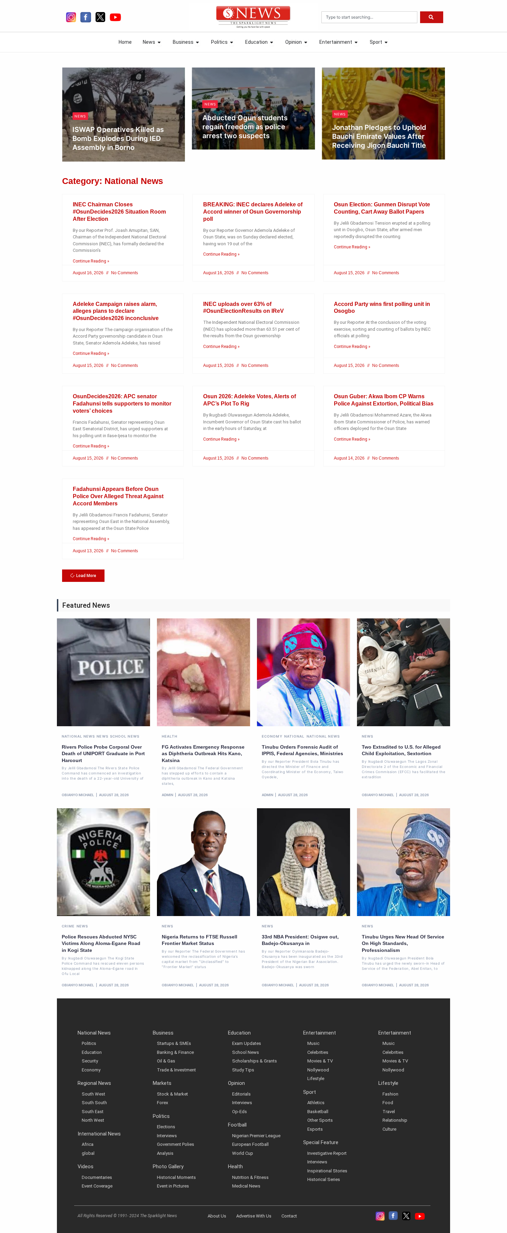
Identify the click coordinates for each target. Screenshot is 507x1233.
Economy (272, 736)
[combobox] (369, 17)
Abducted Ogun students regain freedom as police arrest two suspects (117, 127)
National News (78, 736)
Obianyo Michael (97, 147)
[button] (83, 575)
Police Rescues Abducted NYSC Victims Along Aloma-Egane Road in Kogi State (101, 943)
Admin (167, 795)
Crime (68, 926)
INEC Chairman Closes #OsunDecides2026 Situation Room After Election (119, 212)
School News (124, 736)
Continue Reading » (91, 261)
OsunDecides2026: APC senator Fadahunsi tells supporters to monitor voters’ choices (122, 403)
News (82, 104)
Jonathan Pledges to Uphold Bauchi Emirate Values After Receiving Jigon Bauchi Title (252, 136)
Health (170, 736)
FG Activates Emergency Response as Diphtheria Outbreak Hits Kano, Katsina (203, 753)
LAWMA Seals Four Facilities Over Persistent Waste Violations (381, 117)
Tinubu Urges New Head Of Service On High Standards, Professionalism (403, 943)
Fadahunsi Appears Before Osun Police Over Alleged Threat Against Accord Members (118, 496)
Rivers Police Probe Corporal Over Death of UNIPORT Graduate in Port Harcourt (103, 753)
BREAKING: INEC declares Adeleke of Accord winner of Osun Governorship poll (252, 212)
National (294, 736)
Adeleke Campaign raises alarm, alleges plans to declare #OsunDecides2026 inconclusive (116, 311)
